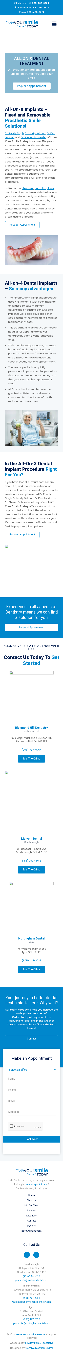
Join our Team (31, 1205)
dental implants (44, 188)
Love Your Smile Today (30, 1334)
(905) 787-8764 (31, 749)
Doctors (31, 1225)
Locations (31, 1215)
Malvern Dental (31, 838)
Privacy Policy (33, 1343)
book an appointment (36, 1184)
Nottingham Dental (31, 938)
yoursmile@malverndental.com (31, 1280)
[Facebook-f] (27, 1255)
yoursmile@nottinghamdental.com (31, 1323)
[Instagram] (36, 1255)
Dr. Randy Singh (14, 133)
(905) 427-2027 (31, 960)
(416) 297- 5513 (31, 860)
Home (31, 1195)
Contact (31, 1220)
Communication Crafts (39, 1348)
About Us (31, 1200)
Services (31, 1210)
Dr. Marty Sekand (35, 133)
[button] (54, 24)
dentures (27, 188)
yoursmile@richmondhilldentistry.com (32, 1301)
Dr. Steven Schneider (33, 137)
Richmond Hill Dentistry (31, 727)
